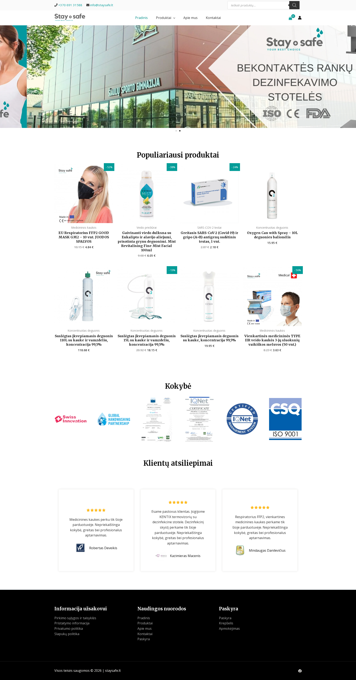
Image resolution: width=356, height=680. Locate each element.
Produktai (163, 17)
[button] (173, 17)
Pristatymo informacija (71, 623)
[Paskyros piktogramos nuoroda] (300, 18)
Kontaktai (213, 17)
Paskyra (143, 639)
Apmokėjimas (229, 628)
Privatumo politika (68, 628)
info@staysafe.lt (101, 5)
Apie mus (190, 17)
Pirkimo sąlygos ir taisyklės (75, 618)
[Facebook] (300, 671)
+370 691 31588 (70, 5)
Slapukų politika (66, 634)
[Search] (294, 5)
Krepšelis (226, 623)
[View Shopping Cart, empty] (290, 18)
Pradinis (141, 17)
